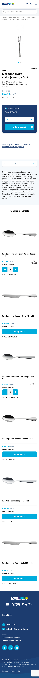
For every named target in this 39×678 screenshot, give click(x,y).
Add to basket (19, 127)
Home (4, 17)
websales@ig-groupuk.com (17, 629)
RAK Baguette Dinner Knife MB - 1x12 (17, 563)
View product (19, 234)
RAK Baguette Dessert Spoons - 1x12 (17, 439)
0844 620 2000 (12, 625)
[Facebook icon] (4, 647)
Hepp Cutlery (31, 17)
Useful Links (7, 615)
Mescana (5, 19)
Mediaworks (15, 671)
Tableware (15, 17)
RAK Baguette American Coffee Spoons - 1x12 (19, 255)
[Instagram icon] (10, 647)
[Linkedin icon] (16, 647)
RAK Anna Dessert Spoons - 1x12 (15, 501)
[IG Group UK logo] (8, 4)
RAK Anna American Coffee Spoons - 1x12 (18, 377)
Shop (9, 17)
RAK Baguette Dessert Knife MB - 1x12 (18, 316)
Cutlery (23, 17)
